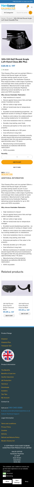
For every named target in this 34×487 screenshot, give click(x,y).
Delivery (4, 434)
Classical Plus (6, 342)
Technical (4, 384)
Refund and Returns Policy (10, 437)
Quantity (4, 153)
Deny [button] (26, 481)
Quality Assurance (7, 377)
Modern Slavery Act (8, 441)
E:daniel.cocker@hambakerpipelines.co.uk (15, 411)
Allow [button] (7, 481)
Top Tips (4, 394)
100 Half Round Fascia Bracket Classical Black (24, 305)
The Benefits (5, 370)
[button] (4, 473)
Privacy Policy (6, 427)
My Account (5, 398)
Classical (4, 339)
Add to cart (17, 162)
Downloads (5, 387)
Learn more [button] (6, 471)
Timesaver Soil (6, 346)
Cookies (4, 430)
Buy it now (17, 167)
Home (3, 18)
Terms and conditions (8, 423)
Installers (4, 391)
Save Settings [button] (17, 481)
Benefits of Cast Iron (8, 373)
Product (9, 18)
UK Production (6, 380)
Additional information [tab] (12, 178)
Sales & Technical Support (10, 414)
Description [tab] (7, 174)
